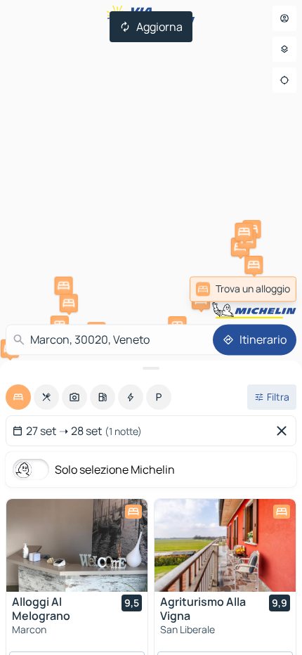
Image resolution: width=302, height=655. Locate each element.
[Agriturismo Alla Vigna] (225, 545)
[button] (64, 286)
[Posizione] (284, 80)
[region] (76, 545)
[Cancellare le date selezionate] (284, 430)
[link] (243, 288)
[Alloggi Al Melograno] (76, 545)
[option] (18, 397)
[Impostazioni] (284, 49)
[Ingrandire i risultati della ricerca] (151, 368)
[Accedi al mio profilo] (284, 18)
